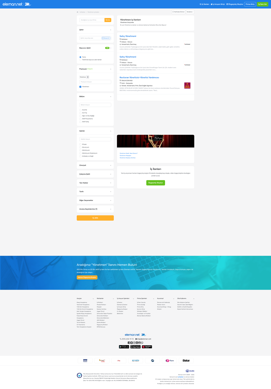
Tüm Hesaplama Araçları (84, 327)
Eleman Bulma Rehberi (144, 316)
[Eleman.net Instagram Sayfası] (134, 342)
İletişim (159, 309)
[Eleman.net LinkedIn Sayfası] (137, 342)
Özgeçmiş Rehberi (102, 324)
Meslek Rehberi (101, 304)
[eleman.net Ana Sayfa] (77, 12)
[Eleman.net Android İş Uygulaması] (124, 346)
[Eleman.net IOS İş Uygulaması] (135, 346)
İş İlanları (205, 4)
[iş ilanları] (17, 4)
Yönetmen (85, 87)
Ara (108, 20)
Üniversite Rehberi (102, 316)
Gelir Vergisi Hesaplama (84, 311)
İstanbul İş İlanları (122, 304)
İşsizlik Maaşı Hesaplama (84, 313)
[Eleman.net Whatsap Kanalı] (142, 342)
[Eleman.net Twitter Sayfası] (131, 342)
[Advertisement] (95, 239)
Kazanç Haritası (101, 309)
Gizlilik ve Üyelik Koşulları (184, 307)
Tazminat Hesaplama (83, 304)
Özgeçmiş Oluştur (235, 4)
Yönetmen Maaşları (125, 155)
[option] (85, 360)
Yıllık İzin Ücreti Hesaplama (85, 309)
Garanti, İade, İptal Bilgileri (185, 304)
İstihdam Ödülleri (142, 311)
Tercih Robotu (81, 322)
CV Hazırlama (81, 324)
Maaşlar (99, 307)
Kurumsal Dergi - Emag (164, 307)
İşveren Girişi (141, 309)
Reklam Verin (161, 304)
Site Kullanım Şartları (183, 302)
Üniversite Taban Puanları (104, 313)
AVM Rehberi (100, 320)
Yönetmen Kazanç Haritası (128, 158)
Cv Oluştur (120, 311)
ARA (96, 218)
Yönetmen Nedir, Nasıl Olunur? (129, 153)
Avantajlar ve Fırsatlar (144, 313)
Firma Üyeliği (141, 304)
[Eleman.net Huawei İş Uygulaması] (147, 346)
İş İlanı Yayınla (141, 302)
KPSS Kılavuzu (101, 327)
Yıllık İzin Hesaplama (83, 307)
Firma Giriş (250, 4)
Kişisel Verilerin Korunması (185, 309)
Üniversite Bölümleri (103, 318)
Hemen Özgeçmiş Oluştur (87, 277)
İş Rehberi (100, 302)
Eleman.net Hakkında (163, 302)
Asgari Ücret (80, 320)
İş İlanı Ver (262, 4)
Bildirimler (120, 313)
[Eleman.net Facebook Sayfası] (129, 342)
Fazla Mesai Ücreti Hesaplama (82, 317)
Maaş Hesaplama (82, 302)
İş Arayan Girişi (218, 4)
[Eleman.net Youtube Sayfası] (139, 342)
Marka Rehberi (101, 322)
